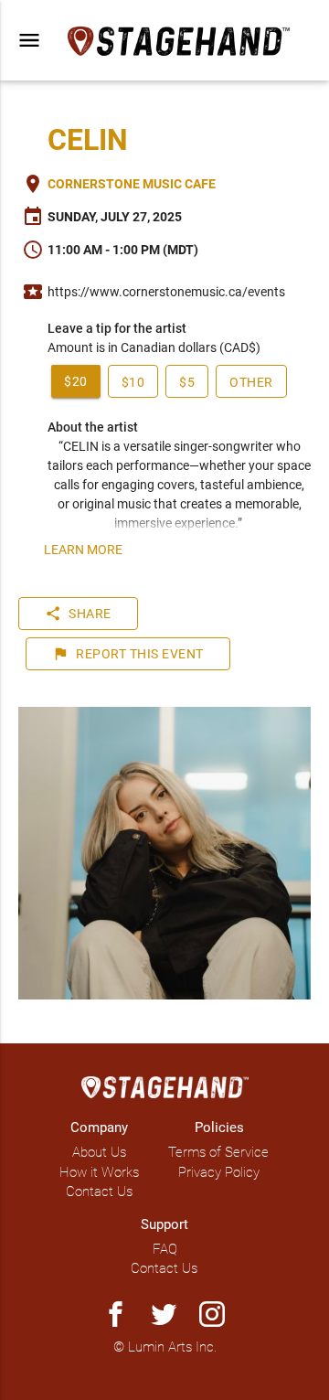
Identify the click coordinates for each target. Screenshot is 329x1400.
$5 (187, 382)
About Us (99, 1152)
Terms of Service (218, 1152)
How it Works (99, 1172)
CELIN (88, 140)
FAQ (165, 1249)
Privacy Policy (219, 1172)
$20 (76, 381)
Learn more (83, 549)
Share (78, 613)
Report (128, 654)
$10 (133, 382)
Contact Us (99, 1191)
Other (251, 382)
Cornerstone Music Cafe (132, 183)
